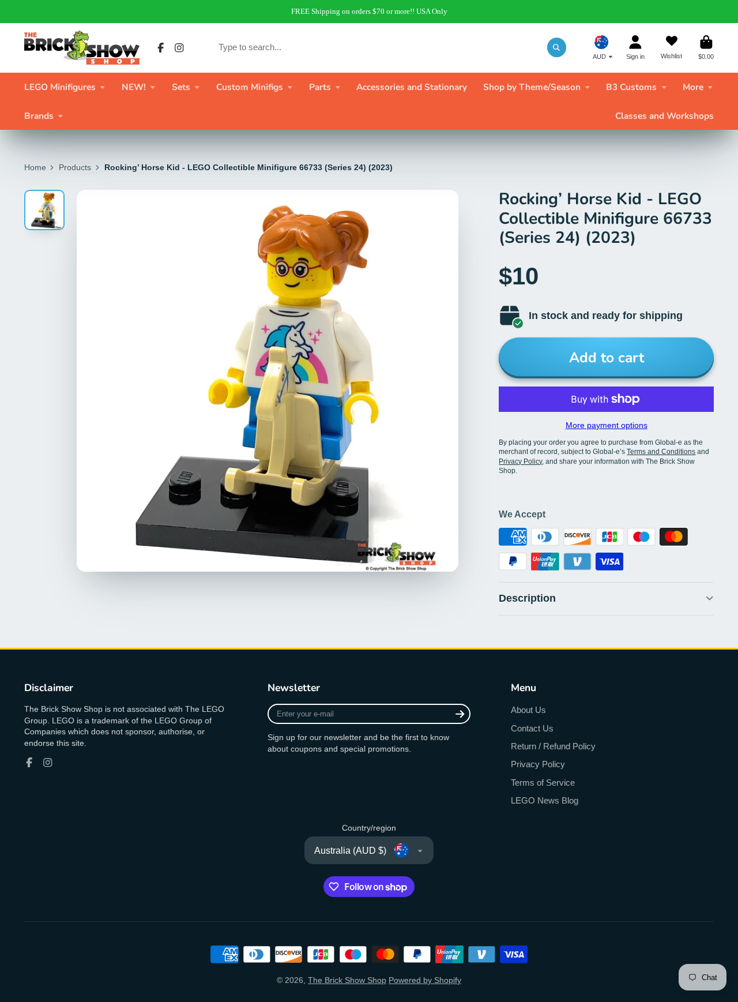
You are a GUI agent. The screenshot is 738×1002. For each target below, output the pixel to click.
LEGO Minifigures (60, 87)
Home (35, 167)
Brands (39, 116)
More (693, 87)
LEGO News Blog (544, 800)
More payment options (606, 425)
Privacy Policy (538, 764)
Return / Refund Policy (553, 746)
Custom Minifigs (249, 87)
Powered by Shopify (425, 980)
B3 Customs (631, 87)
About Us (528, 710)
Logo (82, 47)
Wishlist (671, 47)
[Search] (557, 47)
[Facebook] (161, 48)
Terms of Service (543, 782)
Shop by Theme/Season (532, 87)
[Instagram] (179, 48)
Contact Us (532, 728)
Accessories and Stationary (411, 87)
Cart (706, 47)
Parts (320, 87)
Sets (181, 87)
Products (75, 167)
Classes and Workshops (664, 116)
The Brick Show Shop (347, 980)
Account (635, 47)
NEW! (134, 87)
